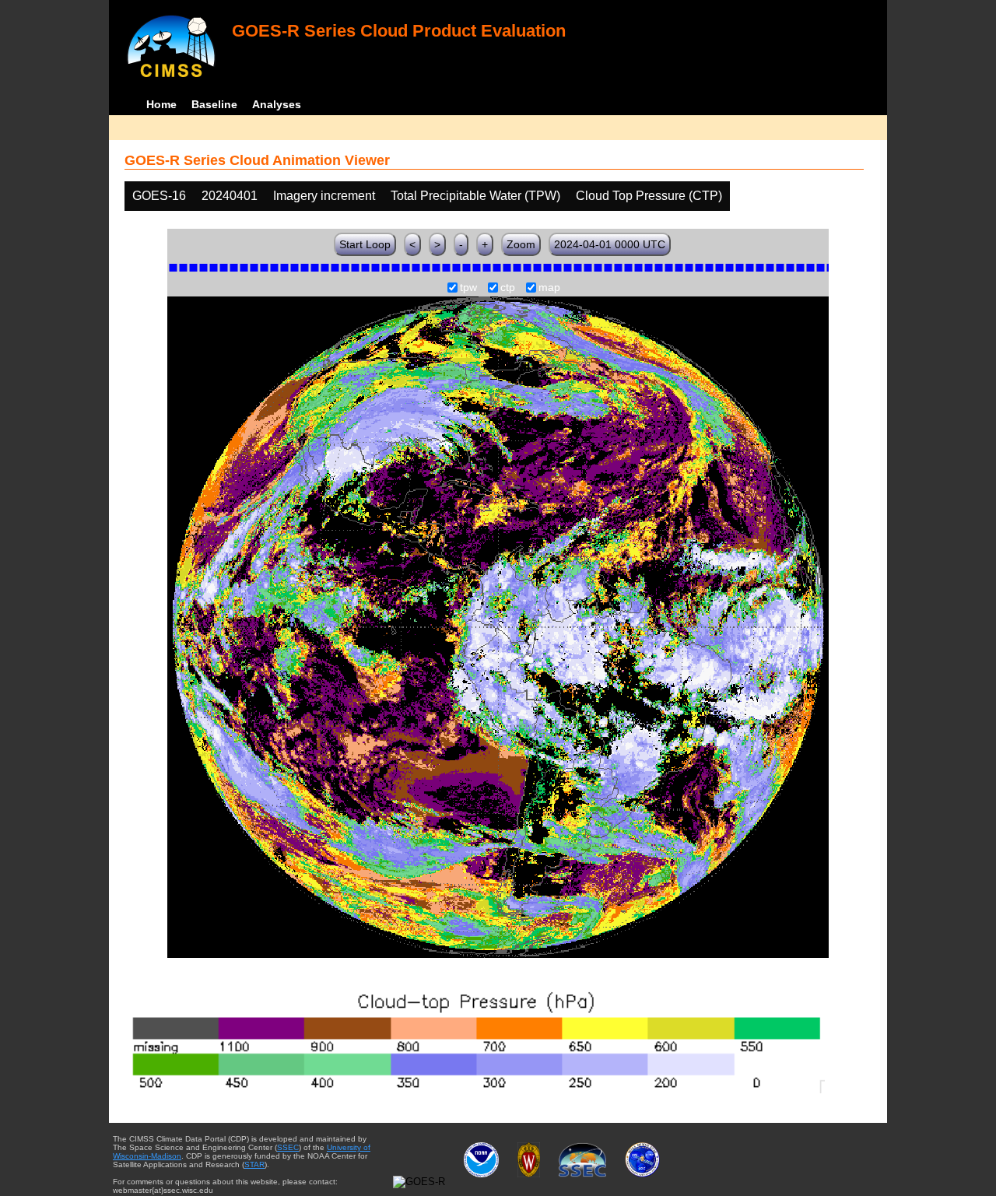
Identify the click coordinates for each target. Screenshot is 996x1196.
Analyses (276, 104)
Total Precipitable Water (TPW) (475, 195)
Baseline (214, 104)
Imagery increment (324, 195)
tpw (468, 288)
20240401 (230, 195)
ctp (507, 288)
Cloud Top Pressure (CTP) (649, 195)
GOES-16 (159, 195)
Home (161, 104)
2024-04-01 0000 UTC (609, 244)
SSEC (288, 1147)
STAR (254, 1164)
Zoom (521, 244)
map (549, 288)
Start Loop (365, 244)
